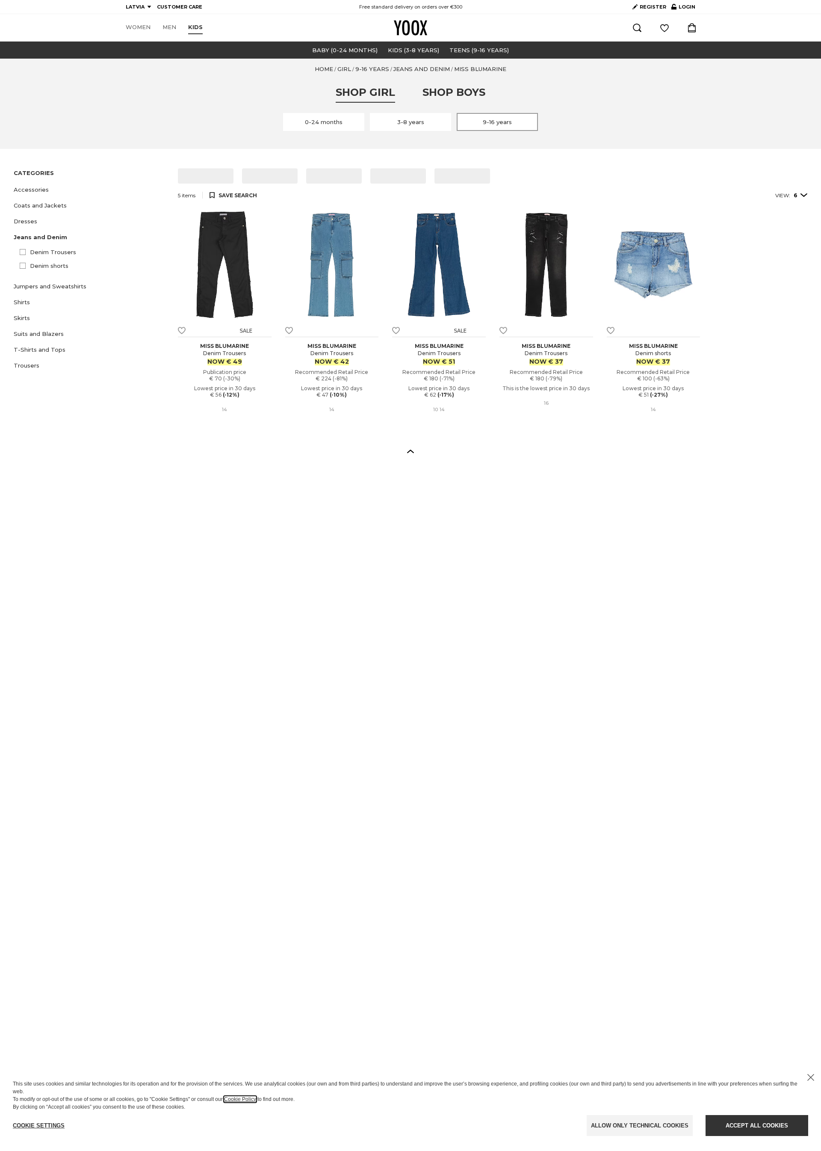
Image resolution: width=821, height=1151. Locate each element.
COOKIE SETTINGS (39, 1125)
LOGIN (683, 8)
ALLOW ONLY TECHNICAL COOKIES (639, 1125)
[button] (91, 189)
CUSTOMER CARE (179, 7)
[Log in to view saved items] (664, 27)
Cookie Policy (240, 1099)
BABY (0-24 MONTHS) (345, 50)
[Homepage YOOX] (410, 28)
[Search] (637, 27)
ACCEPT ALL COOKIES (757, 1125)
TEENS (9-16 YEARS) (479, 50)
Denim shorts (49, 265)
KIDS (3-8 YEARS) (413, 50)
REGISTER (653, 7)
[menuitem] (138, 27)
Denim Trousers (53, 252)
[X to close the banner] (810, 1077)
